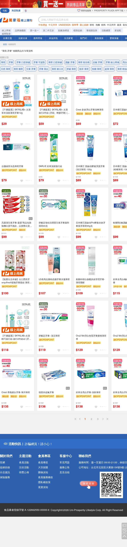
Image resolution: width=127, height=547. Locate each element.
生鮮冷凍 (22, 38)
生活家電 (68, 38)
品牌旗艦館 (20, 30)
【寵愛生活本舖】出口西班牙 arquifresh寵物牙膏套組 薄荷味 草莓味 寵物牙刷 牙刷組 (17, 281)
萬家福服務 (85, 10)
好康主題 (7, 38)
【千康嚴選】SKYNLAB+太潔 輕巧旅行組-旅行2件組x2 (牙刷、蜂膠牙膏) (16, 337)
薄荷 (3, 62)
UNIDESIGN (64, 24)
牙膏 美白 (43, 68)
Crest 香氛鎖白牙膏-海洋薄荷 (16, 392)
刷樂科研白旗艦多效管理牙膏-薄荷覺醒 (90, 281)
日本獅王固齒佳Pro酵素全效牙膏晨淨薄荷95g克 (90, 224)
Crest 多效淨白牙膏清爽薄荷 (89, 109)
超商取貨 (6, 33)
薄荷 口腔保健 (55, 62)
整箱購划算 (91, 30)
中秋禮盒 (42, 24)
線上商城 (6, 30)
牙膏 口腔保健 (23, 62)
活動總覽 (106, 30)
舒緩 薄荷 (71, 68)
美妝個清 (99, 38)
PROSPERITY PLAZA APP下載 (108, 10)
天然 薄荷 (5, 68)
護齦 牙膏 (70, 62)
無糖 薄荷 (96, 68)
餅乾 (92, 24)
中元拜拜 (52, 24)
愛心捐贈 (84, 24)
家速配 (118, 30)
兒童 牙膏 (31, 68)
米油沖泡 (53, 38)
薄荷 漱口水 (57, 68)
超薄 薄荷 (109, 68)
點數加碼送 (63, 30)
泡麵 (98, 24)
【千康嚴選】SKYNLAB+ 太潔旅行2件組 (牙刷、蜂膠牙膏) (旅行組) (54, 111)
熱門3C (83, 38)
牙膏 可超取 (39, 62)
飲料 (103, 24)
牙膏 (11, 62)
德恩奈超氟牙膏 (46, 392)
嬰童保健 (114, 38)
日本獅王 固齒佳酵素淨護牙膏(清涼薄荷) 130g (90, 168)
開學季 (75, 24)
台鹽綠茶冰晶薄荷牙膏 (12, 166)
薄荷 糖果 (18, 68)
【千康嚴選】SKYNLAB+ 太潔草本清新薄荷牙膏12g (16, 111)
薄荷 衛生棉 (84, 62)
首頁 (5, 44)
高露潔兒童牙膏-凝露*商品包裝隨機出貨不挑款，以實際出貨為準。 (17, 224)
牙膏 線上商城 (112, 62)
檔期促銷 (77, 30)
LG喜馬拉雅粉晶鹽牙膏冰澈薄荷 (54, 279)
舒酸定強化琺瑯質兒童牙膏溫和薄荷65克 (54, 224)
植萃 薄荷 (84, 68)
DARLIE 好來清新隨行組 (50, 166)
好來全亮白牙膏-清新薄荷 (88, 392)
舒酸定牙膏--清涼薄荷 (49, 335)
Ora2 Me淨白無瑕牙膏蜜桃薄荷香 (91, 337)
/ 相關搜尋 (11, 44)
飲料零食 (38, 38)
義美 (119, 24)
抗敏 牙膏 (97, 62)
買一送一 (34, 30)
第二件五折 (48, 30)
